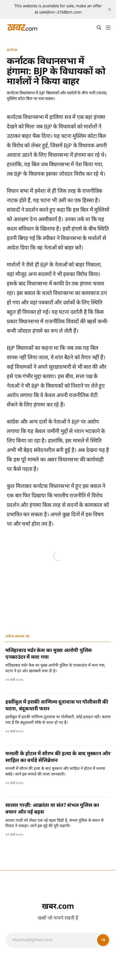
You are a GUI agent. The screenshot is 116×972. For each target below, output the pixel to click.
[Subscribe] (103, 940)
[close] (109, 9)
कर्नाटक (12, 50)
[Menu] (108, 27)
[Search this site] (99, 27)
